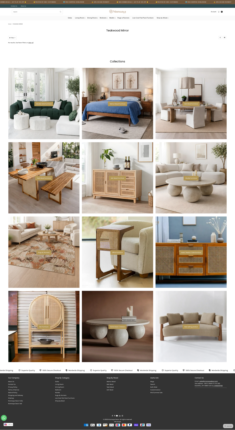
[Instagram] (122, 416)
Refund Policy (12, 392)
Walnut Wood (111, 381)
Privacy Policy (12, 387)
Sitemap (11, 398)
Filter (12, 38)
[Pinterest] (114, 416)
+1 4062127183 (218, 386)
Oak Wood (110, 384)
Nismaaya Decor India (15, 401)
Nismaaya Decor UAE (15, 403)
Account (213, 12)
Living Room (79, 18)
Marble (111, 18)
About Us (23, 6)
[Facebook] (112, 416)
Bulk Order (153, 387)
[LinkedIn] (119, 416)
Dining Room (92, 18)
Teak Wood (110, 387)
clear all (30, 42)
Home (9, 24)
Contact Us (14, 6)
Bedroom (103, 18)
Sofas (70, 18)
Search (152, 384)
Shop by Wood (162, 18)
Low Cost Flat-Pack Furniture (142, 18)
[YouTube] (117, 416)
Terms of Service (13, 390)
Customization (155, 390)
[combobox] (37, 11)
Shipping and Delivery (15, 395)
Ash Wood (110, 390)
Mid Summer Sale (156, 392)
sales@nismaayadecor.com (208, 381)
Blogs (152, 381)
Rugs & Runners (123, 18)
